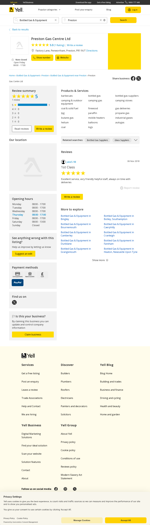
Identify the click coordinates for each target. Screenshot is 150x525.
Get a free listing (104, 2)
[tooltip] (104, 20)
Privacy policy (68, 442)
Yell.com (13, 2)
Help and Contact (31, 406)
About (25, 478)
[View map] (33, 167)
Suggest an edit (23, 253)
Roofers (65, 389)
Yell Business (28, 2)
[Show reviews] (23, 97)
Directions (92, 50)
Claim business (33, 334)
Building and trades (110, 381)
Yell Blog (106, 365)
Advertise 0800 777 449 (128, 2)
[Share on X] (138, 78)
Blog (108, 9)
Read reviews (22, 128)
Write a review (75, 45)
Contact (26, 470)
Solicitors (66, 414)
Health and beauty (110, 406)
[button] (55, 20)
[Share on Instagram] (65, 489)
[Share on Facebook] (133, 78)
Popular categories (47, 9)
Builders (65, 373)
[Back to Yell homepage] (16, 9)
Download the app (83, 2)
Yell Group (69, 425)
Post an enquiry (30, 381)
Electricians (67, 398)
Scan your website (31, 453)
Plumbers (66, 381)
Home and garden (110, 414)
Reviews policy (68, 466)
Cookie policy (68, 450)
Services (28, 365)
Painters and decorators (74, 406)
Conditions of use (70, 458)
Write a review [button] (44, 128)
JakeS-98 (71, 162)
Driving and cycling (110, 398)
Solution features (31, 462)
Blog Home (106, 373)
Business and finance (111, 389)
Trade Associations (32, 398)
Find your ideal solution (34, 445)
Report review (131, 187)
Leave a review (30, 389)
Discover (67, 365)
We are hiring (29, 414)
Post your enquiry (83, 9)
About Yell (66, 433)
